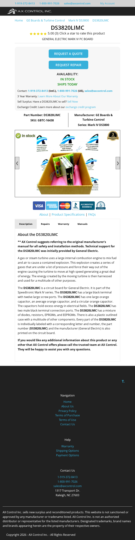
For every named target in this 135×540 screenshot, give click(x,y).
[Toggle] (128, 11)
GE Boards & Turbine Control (46, 20)
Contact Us (67, 424)
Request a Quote (68, 54)
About (43, 214)
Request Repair (68, 65)
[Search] (121, 11)
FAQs (92, 214)
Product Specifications (68, 214)
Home (19, 20)
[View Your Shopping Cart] (117, 3)
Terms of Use (67, 420)
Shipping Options (67, 451)
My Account (107, 3)
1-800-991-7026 (49, 3)
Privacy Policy (67, 411)
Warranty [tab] (63, 223)
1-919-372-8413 (25, 3)
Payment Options (67, 455)
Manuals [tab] (82, 223)
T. (123, 381)
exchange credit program (81, 107)
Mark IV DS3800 (78, 20)
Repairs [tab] (45, 223)
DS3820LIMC (100, 20)
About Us (67, 406)
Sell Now (72, 101)
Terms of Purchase (67, 415)
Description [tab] (26, 223)
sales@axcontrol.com (77, 3)
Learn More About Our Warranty (58, 96)
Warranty (67, 446)
